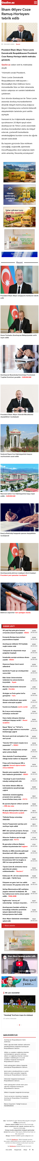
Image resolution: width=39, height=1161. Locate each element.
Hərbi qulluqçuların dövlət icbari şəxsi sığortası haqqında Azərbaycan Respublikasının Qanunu (16, 1086)
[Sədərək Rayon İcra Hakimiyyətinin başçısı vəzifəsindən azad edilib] (19, 438)
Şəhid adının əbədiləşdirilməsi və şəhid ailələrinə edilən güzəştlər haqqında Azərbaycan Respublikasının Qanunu (16, 1073)
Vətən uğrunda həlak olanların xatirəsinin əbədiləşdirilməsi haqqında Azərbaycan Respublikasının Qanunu (17, 1046)
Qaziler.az (6, 65)
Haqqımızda (17, 1149)
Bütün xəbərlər (10, 926)
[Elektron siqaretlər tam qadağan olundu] (19, 597)
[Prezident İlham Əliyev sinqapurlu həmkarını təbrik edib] (19, 280)
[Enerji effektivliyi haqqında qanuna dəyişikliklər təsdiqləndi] (19, 517)
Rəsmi (18, 44)
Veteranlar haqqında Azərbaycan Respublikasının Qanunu (14, 1079)
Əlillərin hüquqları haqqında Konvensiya (16, 1092)
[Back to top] (33, 1155)
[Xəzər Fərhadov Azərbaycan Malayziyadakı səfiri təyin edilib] (19, 319)
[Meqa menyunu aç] (35, 2)
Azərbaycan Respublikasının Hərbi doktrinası (15, 1040)
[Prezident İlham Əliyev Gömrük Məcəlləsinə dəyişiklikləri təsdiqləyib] (19, 399)
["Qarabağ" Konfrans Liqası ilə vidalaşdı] (19, 1003)
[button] (33, 1011)
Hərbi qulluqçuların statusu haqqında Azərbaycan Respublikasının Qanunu (15, 1066)
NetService (13, 1146)
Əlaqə (25, 1149)
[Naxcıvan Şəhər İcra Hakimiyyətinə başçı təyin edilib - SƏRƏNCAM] (19, 478)
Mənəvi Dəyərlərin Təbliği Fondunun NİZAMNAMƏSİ (15, 1105)
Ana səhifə (9, 1149)
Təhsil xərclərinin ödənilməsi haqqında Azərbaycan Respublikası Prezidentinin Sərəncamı (16, 1098)
